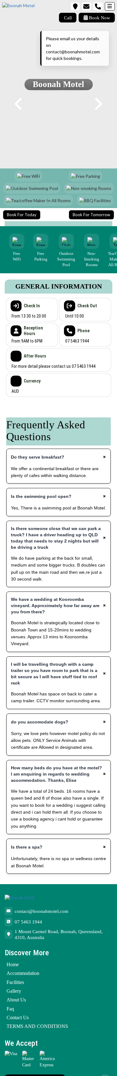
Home (13, 964)
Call (68, 17)
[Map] (75, 6)
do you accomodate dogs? (39, 721)
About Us (16, 999)
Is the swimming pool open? (41, 496)
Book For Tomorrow (91, 214)
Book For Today (22, 214)
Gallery (14, 991)
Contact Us (18, 1017)
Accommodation (23, 973)
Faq (10, 1008)
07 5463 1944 (28, 921)
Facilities (15, 982)
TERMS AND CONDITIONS (37, 1026)
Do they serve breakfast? (37, 457)
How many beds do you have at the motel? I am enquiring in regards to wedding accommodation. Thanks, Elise (56, 774)
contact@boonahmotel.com (41, 911)
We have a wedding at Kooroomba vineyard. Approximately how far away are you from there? (55, 605)
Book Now (99, 17)
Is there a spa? (26, 847)
